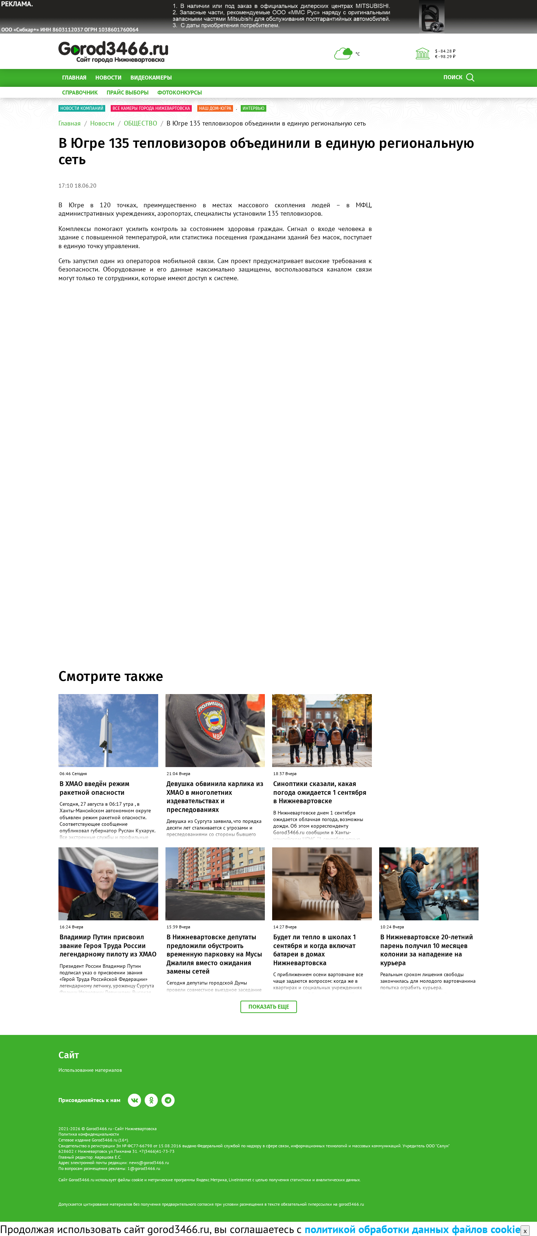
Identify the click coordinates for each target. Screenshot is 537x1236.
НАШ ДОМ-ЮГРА (215, 108)
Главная (74, 77)
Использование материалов (90, 1070)
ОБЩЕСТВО (140, 123)
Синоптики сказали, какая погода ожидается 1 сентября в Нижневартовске (319, 792)
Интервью (253, 108)
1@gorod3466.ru (143, 1168)
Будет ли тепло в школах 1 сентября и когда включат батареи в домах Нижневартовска (314, 950)
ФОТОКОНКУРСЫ (179, 92)
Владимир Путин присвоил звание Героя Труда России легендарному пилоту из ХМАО (108, 945)
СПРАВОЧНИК (80, 92)
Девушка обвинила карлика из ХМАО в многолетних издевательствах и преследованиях (215, 796)
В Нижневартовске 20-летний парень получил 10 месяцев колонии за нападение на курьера (426, 950)
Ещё (186, 77)
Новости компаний (81, 108)
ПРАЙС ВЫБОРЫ (128, 92)
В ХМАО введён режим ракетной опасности (94, 788)
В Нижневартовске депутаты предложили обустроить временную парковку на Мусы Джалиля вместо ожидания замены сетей (214, 954)
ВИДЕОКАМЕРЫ (151, 77)
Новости (108, 77)
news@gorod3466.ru (149, 1162)
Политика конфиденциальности (88, 1134)
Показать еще (268, 1006)
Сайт (68, 1055)
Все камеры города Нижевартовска (151, 108)
